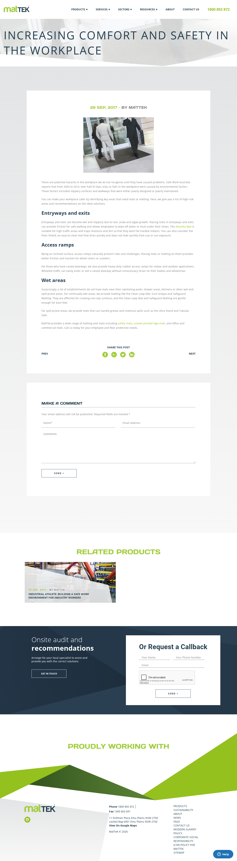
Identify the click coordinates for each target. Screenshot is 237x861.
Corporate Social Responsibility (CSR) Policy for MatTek (185, 842)
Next (192, 353)
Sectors (123, 9)
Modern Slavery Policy (184, 831)
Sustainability (183, 810)
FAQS (176, 821)
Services (102, 9)
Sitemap (178, 852)
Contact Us (191, 9)
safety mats (125, 323)
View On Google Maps (123, 825)
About (170, 9)
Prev (44, 353)
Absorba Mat (183, 226)
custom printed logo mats (149, 323)
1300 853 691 (122, 811)
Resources (147, 9)
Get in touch (49, 673)
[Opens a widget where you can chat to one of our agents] (223, 854)
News (177, 817)
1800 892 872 (218, 9)
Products (78, 9)
